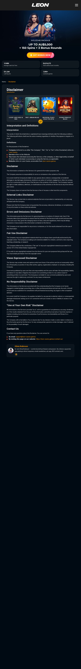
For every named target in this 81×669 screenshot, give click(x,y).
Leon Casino (13, 152)
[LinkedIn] (16, 354)
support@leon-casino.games (26, 337)
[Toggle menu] (76, 5)
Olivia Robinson (21, 346)
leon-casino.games (49, 161)
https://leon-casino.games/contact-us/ (49, 339)
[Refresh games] (40, 122)
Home (4, 82)
